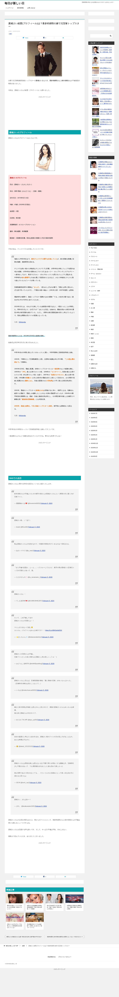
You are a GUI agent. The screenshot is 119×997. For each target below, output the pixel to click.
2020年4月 (94, 426)
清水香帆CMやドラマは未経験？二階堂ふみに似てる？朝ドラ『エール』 (34, 926)
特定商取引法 (52, 957)
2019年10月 (94, 452)
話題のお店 (94, 364)
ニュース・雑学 (95, 290)
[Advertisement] (44, 111)
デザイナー (94, 282)
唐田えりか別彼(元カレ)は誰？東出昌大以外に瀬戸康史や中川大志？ (25, 936)
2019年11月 (94, 447)
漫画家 (93, 355)
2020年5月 (94, 422)
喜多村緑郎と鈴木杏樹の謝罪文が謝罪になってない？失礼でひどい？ (65, 936)
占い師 (93, 308)
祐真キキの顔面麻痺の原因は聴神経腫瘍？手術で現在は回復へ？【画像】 (34, 907)
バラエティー (95, 295)
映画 (92, 338)
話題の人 (93, 368)
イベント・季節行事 (97, 269)
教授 (92, 329)
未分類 (93, 342)
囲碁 (92, 312)
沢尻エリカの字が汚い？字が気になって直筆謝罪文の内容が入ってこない (14, 926)
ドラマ (93, 286)
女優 (10, 33)
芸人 (92, 359)
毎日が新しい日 (14, 3)
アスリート (94, 256)
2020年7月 (94, 413)
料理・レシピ (95, 334)
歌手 (92, 346)
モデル (93, 299)
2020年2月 (94, 435)
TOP (12, 946)
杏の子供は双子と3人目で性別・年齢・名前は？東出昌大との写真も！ (54, 907)
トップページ (9, 8)
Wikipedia (22, 322)
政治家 (93, 325)
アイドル (93, 252)
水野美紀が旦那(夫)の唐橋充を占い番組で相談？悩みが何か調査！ (74, 907)
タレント (93, 278)
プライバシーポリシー (64, 957)
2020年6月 (94, 417)
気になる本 (94, 351)
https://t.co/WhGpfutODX (53, 630)
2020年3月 (94, 430)
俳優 (92, 303)
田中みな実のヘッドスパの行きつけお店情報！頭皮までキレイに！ (14, 907)
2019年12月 (94, 443)
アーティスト (95, 265)
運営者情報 (20, 8)
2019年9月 (94, 456)
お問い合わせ (31, 8)
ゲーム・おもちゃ (96, 273)
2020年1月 (94, 439)
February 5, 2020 (46, 503)
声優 (92, 316)
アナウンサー (95, 260)
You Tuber (94, 248)
